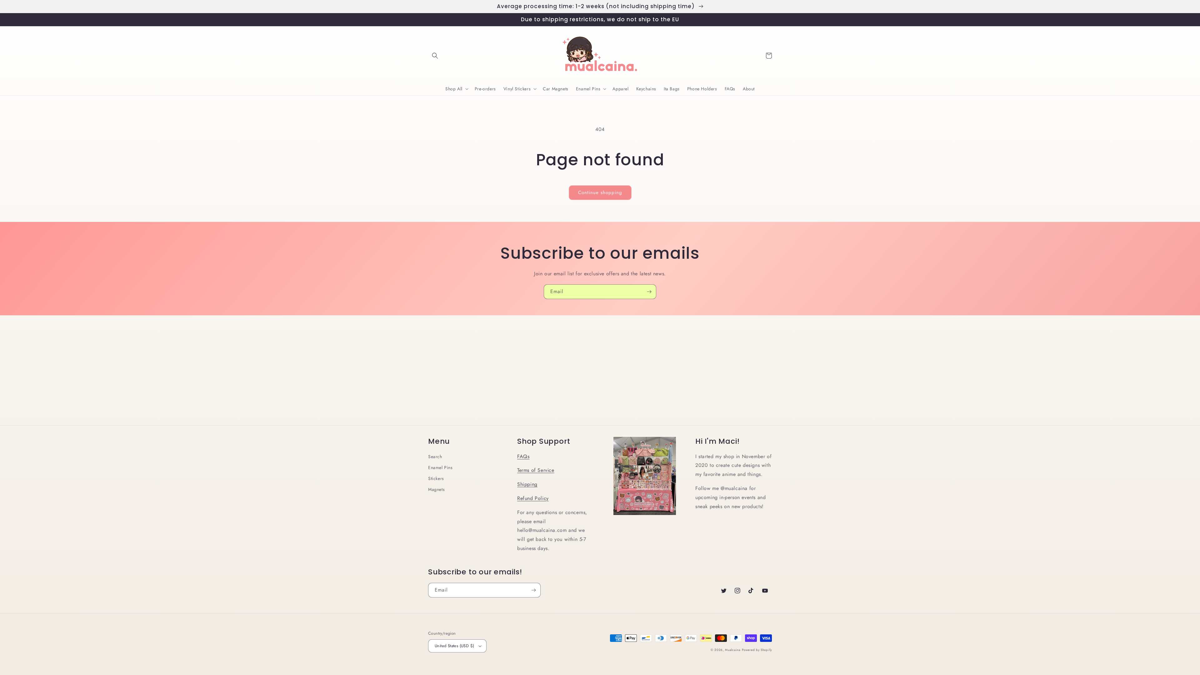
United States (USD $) (454, 646)
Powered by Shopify (757, 650)
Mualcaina (732, 650)
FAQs (523, 456)
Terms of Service (535, 470)
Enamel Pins (440, 467)
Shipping (527, 484)
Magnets (436, 489)
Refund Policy (533, 498)
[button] (435, 55)
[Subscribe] (649, 291)
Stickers (436, 478)
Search (435, 456)
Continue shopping (600, 192)
